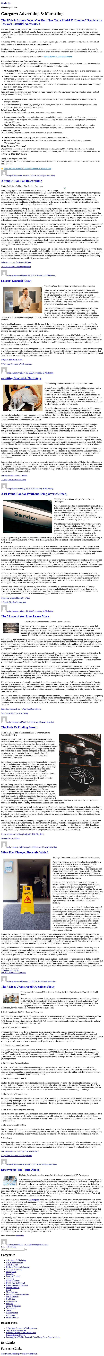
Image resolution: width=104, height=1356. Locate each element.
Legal (8, 1290)
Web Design (6, 3)
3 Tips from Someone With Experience (16, 364)
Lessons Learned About (16, 280)
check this (20, 1236)
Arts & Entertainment (14, 1262)
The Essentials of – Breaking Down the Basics (19, 1151)
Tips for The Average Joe (16, 1330)
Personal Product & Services (17, 1294)
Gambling (10, 1278)
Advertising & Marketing (44, 175)
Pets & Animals (12, 1297)
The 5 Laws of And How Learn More (25, 616)
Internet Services (12, 1288)
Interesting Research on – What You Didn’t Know (21, 709)
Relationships (11, 1301)
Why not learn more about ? (12, 360)
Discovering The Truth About (20, 1169)
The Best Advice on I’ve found (13, 972)
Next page (12, 1247)
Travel (8, 1310)
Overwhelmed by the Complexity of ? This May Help (22, 834)
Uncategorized (12, 1313)
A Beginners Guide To (10, 970)
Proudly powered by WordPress (24, 1354)
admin (9, 1244)
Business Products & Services (18, 1267)
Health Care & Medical (15, 1283)
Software (9, 1303)
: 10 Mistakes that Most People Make (16, 266)
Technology (11, 1308)
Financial (9, 1274)
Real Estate (10, 1299)
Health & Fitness (13, 1281)
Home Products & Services (17, 1285)
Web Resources (12, 1317)
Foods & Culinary (13, 1276)
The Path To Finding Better (19, 727)
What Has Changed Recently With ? (15, 598)
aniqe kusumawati (14, 175)
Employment (11, 1272)
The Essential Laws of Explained (14, 475)
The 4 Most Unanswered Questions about (27, 986)
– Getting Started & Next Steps (21, 378)
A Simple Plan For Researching (21, 180)
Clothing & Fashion (14, 1269)
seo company (34, 1200)
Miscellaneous (12, 1292)
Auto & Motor (12, 1265)
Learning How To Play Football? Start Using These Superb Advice (33, 1337)
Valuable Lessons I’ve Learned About (16, 262)
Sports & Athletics (13, 1306)
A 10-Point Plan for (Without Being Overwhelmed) (34, 493)
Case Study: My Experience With (14, 713)
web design (10, 1315)
